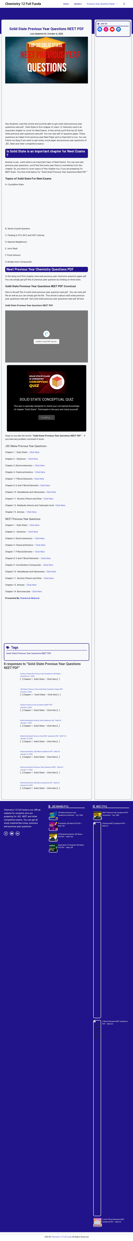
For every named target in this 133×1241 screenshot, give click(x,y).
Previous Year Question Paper (101, 4)
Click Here (34, 452)
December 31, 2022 (27, 676)
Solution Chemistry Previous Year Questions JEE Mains (40, 674)
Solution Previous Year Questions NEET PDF (36, 705)
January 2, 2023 (26, 692)
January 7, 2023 (26, 723)
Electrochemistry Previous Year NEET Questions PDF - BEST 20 (43, 736)
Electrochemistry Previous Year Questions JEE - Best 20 (40, 720)
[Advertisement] (46, 103)
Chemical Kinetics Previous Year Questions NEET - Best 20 (41, 767)
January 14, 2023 (26, 754)
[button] (124, 4)
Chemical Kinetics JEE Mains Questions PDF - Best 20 (40, 751)
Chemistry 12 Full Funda (23, 4)
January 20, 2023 (26, 785)
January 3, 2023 (26, 707)
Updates (78, 4)
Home (66, 4)
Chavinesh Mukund (29, 598)
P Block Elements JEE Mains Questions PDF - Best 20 (39, 783)
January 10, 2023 (26, 738)
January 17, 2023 (26, 770)
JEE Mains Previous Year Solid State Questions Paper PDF (41, 689)
